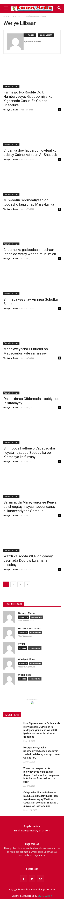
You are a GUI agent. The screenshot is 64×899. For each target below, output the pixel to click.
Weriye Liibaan (10, 109)
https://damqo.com (25, 620)
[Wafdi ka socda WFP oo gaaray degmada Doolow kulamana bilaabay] (32, 537)
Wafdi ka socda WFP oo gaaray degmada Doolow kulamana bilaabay (28, 560)
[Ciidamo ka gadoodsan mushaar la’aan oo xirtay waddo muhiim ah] (32, 231)
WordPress (25, 674)
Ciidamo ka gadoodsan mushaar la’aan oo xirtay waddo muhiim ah (29, 252)
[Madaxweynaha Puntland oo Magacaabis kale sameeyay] (32, 330)
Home (6, 16)
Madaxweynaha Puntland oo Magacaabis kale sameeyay (25, 351)
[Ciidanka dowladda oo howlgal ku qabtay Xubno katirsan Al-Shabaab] (32, 131)
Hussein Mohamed (29, 628)
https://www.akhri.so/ (32, 41)
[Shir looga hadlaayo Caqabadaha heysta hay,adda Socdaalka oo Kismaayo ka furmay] (32, 429)
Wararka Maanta (11, 86)
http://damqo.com (25, 636)
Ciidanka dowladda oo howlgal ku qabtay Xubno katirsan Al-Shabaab (30, 152)
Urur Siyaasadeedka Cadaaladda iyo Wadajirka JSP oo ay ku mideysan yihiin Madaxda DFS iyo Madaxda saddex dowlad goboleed (41, 730)
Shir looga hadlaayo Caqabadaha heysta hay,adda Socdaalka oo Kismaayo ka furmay (29, 452)
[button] (59, 8)
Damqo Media (26, 613)
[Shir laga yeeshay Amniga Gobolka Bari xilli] (32, 280)
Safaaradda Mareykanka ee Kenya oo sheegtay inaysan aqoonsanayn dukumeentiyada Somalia (30, 506)
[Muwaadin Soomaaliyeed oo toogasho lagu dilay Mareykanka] (32, 181)
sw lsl (21, 644)
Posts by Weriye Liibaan (35, 16)
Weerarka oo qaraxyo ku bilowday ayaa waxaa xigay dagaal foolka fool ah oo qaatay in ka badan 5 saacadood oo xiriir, (41, 775)
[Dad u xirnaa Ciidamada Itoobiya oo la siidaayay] (32, 380)
